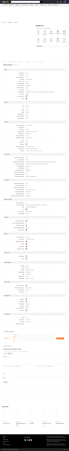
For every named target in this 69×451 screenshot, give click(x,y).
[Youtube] (31, 440)
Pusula (41, 150)
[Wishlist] (60, 1)
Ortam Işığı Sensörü (36, 150)
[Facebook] (25, 440)
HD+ (26, 77)
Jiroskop (30, 150)
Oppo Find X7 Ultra (46, 423)
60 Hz (27, 75)
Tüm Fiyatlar (28, 61)
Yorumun (5, 356)
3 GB (26, 139)
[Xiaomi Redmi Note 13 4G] (21, 416)
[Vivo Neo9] (34, 416)
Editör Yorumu (35, 61)
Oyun (38, 4)
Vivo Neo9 (31, 423)
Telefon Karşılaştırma (6, 444)
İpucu (32, 4)
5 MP (26, 185)
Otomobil (51, 4)
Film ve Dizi (44, 4)
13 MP (27, 157)
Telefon (6, 4)
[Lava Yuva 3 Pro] (8, 416)
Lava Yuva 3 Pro (6, 423)
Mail (64, 449)
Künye (4, 437)
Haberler (12, 4)
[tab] (4, 61)
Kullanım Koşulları (6, 441)
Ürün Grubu (42, 61)
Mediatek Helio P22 (29, 125)
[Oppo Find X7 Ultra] (47, 416)
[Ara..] (41, 2)
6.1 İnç (27, 73)
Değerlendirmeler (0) (12, 61)
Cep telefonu (10, 22)
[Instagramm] (29, 440)
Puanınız (4, 353)
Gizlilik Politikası (5, 439)
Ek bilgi (4, 61)
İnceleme (19, 4)
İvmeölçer (27, 150)
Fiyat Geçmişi (20, 61)
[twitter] (27, 440)
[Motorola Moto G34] (61, 416)
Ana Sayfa (4, 22)
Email (4, 377)
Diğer (57, 4)
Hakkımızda (5, 436)
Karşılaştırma (25, 4)
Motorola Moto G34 (60, 423)
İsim (4, 373)
